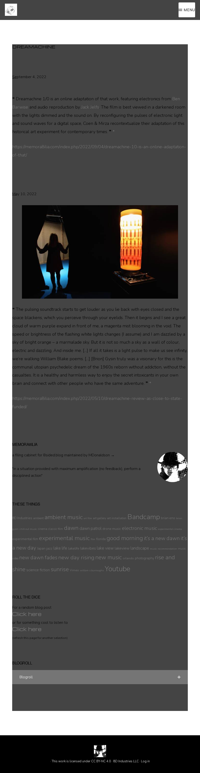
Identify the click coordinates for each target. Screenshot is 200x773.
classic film (55, 529)
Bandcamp (143, 517)
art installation (116, 518)
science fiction (38, 570)
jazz (49, 548)
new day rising (76, 557)
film (93, 539)
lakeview (122, 548)
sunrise (60, 569)
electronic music (139, 528)
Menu (189, 10)
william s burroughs (92, 570)
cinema (42, 529)
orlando (128, 558)
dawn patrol (90, 528)
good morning (125, 538)
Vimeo (74, 570)
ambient (38, 518)
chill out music (28, 529)
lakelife (73, 548)
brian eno (168, 518)
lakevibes (88, 548)
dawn (71, 528)
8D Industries (22, 518)
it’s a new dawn (162, 538)
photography (144, 558)
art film (88, 518)
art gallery (99, 518)
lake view (105, 548)
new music (108, 557)
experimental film (25, 539)
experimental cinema (170, 529)
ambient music (64, 517)
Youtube (117, 569)
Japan (41, 548)
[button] (100, 677)
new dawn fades (38, 557)
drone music (111, 528)
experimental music (64, 538)
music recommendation (163, 549)
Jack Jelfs (90, 107)
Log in (145, 761)
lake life (60, 548)
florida (101, 539)
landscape (139, 548)
